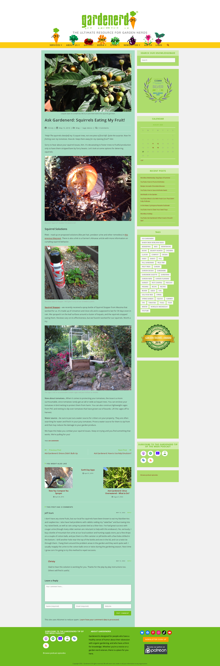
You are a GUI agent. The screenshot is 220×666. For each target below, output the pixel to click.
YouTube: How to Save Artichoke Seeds (153, 190)
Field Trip (161, 263)
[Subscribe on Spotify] (151, 453)
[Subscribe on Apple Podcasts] (143, 453)
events (152, 259)
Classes (145, 255)
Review (144, 291)
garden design (148, 271)
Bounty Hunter (156, 251)
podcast (169, 283)
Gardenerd (161, 271)
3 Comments (104, 128)
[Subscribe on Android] (165, 453)
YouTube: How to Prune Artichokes (152, 182)
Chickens (169, 251)
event (144, 259)
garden (157, 267)
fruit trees (146, 267)
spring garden (147, 299)
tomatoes (152, 303)
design (164, 255)
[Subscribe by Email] (143, 460)
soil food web (147, 295)
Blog (78, 128)
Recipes (163, 287)
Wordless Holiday (146, 214)
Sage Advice (87, 128)
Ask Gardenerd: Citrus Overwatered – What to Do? (117, 492)
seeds (153, 291)
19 (158, 148)
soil (160, 291)
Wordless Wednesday (159, 307)
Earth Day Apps (88, 470)
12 (158, 144)
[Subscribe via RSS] (151, 460)
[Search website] (168, 45)
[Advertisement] (157, 400)
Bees (156, 247)
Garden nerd (147, 279)
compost (155, 255)
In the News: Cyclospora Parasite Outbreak (155, 205)
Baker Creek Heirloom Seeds (153, 243)
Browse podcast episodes (149, 475)
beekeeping (146, 247)
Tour (170, 303)
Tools (162, 303)
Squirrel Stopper (52, 307)
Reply (129, 512)
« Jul (141, 160)
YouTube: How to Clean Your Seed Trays (154, 210)
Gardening (165, 275)
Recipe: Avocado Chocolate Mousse (152, 186)
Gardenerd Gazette (149, 275)
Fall (160, 259)
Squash (160, 299)
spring (158, 295)
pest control (157, 283)
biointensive (166, 247)
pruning (145, 287)
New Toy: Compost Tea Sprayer (58, 492)
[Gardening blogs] (157, 337)
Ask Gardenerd (53, 441)
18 (153, 148)
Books (144, 251)
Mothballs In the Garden (148, 194)
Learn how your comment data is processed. (99, 619)
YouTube (145, 311)
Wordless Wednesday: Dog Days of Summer (155, 178)
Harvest (145, 283)
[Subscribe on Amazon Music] (158, 453)
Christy (51, 128)
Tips (143, 303)
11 (153, 144)
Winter (144, 307)
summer (169, 299)
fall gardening (148, 263)
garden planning (162, 279)
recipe (154, 287)
